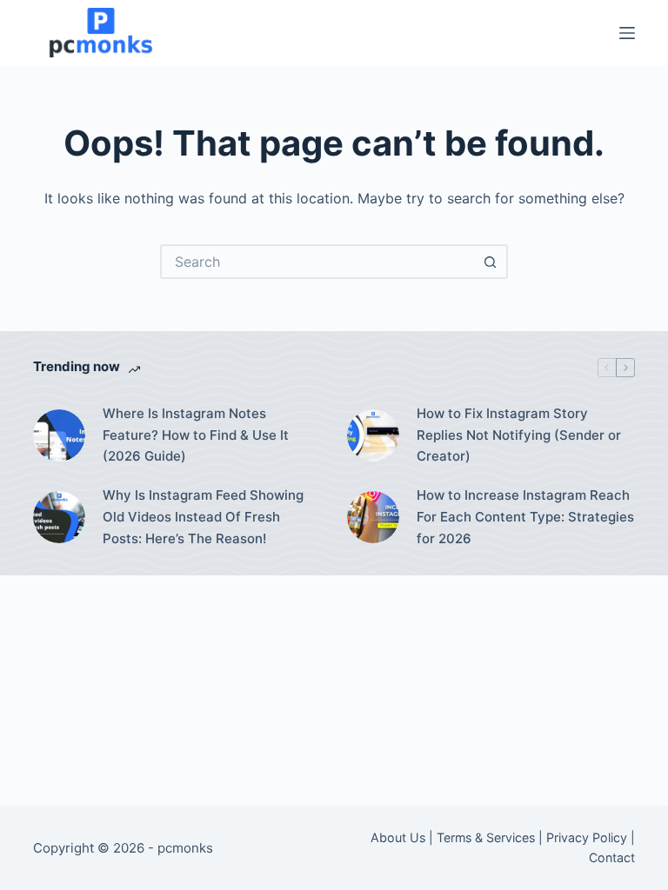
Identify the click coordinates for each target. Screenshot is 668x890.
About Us (398, 837)
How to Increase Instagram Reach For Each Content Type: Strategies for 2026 (525, 517)
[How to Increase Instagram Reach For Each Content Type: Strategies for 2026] (373, 517)
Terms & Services (486, 837)
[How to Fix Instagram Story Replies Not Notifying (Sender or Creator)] (373, 435)
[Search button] (490, 261)
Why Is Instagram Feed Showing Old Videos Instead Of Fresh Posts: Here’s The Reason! (203, 517)
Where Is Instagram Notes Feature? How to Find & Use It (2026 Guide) (196, 435)
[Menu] (627, 33)
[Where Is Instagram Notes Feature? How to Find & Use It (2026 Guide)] (59, 435)
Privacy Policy (586, 837)
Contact (612, 857)
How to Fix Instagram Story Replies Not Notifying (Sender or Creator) (519, 435)
